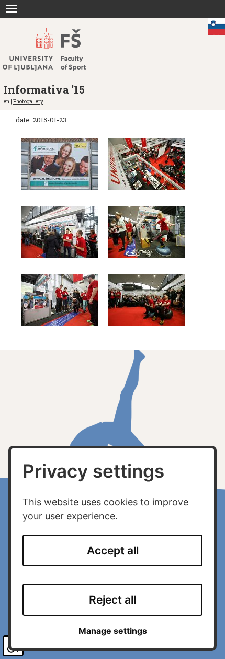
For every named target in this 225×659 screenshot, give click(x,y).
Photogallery (28, 101)
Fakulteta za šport (54, 51)
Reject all (112, 599)
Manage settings (112, 631)
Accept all (113, 550)
